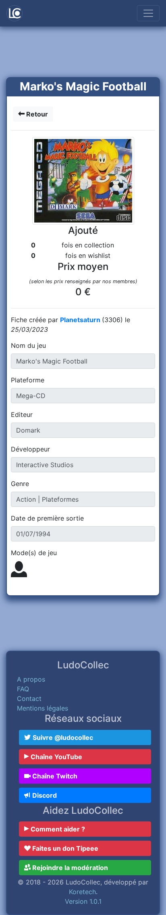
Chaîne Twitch (54, 776)
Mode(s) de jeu (34, 553)
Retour (36, 114)
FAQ (23, 689)
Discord (44, 795)
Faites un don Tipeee (64, 848)
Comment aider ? (57, 829)
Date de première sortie (47, 518)
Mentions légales (42, 708)
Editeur (22, 415)
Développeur (30, 449)
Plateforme (27, 380)
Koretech (82, 892)
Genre (20, 484)
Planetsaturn (81, 320)
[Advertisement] (83, 53)
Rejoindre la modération (69, 868)
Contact (29, 698)
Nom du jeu (28, 345)
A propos (31, 679)
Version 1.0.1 (83, 901)
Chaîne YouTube (55, 757)
